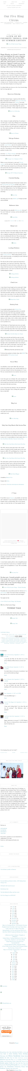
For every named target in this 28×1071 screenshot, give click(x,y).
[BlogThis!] (17, 636)
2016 (13, 966)
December (14, 918)
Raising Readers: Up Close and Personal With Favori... (15, 930)
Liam (17, 1061)
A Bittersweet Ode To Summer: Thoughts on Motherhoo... (15, 935)
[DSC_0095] (14, 217)
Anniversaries (10, 637)
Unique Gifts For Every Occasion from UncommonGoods (14, 942)
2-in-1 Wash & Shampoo (10, 153)
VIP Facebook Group (13, 355)
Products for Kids (15, 642)
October (14, 922)
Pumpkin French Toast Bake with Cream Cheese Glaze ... (14, 927)
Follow (2, 846)
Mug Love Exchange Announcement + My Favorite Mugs (14, 950)
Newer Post (24, 752)
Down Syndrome (14, 1056)
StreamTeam (10, 1066)
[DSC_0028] (14, 111)
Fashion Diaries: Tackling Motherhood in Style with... (15, 938)
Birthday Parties (17, 1054)
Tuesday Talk (19, 643)
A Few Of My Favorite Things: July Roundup (11, 601)
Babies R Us (9, 477)
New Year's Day (16, 1063)
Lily (20, 1061)
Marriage (17, 640)
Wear (12, 3)
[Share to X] (18, 636)
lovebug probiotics (7, 254)
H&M (22, 220)
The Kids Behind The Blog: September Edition (14, 944)
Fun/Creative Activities (23, 1058)
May (14, 957)
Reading (6, 643)
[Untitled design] (14, 587)
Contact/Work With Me (14, 7)
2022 (13, 908)
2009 (13, 978)
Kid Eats (15, 1059)
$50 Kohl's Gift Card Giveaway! (8, 886)
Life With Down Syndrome (14, 5)
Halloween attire (18, 210)
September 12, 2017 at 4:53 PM (14, 693)
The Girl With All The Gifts (8, 184)
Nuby (8, 481)
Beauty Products (21, 637)
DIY (7, 1056)
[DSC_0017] (14, 396)
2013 (13, 971)
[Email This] (15, 636)
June (14, 956)
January (13, 964)
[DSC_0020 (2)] (14, 375)
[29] (14, 572)
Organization (3, 1065)
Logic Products (8, 145)
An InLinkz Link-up (5, 632)
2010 (13, 976)
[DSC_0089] (14, 277)
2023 (13, 906)
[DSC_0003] (14, 418)
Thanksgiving (17, 1066)
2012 (13, 973)
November (14, 920)
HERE (23, 353)
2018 (13, 915)
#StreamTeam (3, 1052)
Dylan (22, 1056)
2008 (13, 979)
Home (4, 1)
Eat (5, 3)
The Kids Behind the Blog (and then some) (10, 892)
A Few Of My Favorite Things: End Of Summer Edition (14, 946)
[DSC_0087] (14, 274)
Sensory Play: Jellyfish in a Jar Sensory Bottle (15, 940)
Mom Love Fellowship (21, 100)
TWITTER (9, 484)
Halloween (9, 640)
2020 (13, 911)
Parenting (8, 1065)
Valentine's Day (9, 1068)
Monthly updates (4, 1063)
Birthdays (25, 1054)
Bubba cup (15, 198)
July (14, 954)
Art (23, 1052)
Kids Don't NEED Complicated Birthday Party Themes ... (15, 932)
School (24, 1065)
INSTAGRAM (15, 484)
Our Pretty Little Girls (9, 716)
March (13, 961)
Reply (5, 663)
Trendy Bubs (12, 220)
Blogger (16, 1043)
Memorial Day (25, 1061)
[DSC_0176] (14, 173)
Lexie (14, 1061)
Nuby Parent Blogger (9, 641)
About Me (14, 1)
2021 (13, 910)
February (14, 963)
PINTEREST (21, 484)
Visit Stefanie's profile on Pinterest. (8, 869)
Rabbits (24, 642)
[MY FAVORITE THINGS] (14, 44)
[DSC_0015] (14, 474)
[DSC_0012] (14, 243)
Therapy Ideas (24, 1066)
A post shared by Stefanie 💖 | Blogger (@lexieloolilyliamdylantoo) (13, 541)
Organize (21, 3)
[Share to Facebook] (20, 636)
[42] (14, 159)
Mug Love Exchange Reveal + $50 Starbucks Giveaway (14, 925)
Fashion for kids (13, 639)
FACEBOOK (3, 484)
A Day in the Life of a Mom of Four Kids (15, 928)
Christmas (2, 1056)
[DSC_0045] (14, 444)
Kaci (5, 693)
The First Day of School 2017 (14, 948)
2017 (13, 917)
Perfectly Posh (18, 309)
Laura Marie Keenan (8, 667)
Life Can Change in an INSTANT (8, 895)
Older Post (4, 752)
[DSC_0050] (14, 458)
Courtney (17, 102)
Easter (26, 1056)
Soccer (12, 643)
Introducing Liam (4, 889)
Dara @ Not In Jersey (9, 654)
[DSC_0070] (14, 299)
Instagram (12, 498)
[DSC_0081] (14, 195)
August (13, 952)
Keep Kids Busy (9, 1059)
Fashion (5, 639)
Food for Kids (13, 1058)
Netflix (11, 1063)
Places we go (20, 1065)
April (14, 959)
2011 (13, 974)
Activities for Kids (17, 1052)
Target (18, 220)
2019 (13, 913)
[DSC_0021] (14, 133)
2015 (13, 968)
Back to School (8, 1054)
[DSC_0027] (14, 334)
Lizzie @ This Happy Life (10, 702)
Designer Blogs (18, 1070)
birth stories (15, 1068)
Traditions (2, 1068)
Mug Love (23, 640)
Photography (14, 1065)
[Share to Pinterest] (21, 636)
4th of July (9, 1052)
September (14, 923)
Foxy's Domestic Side (9, 679)
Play (23, 1)
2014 (13, 969)
